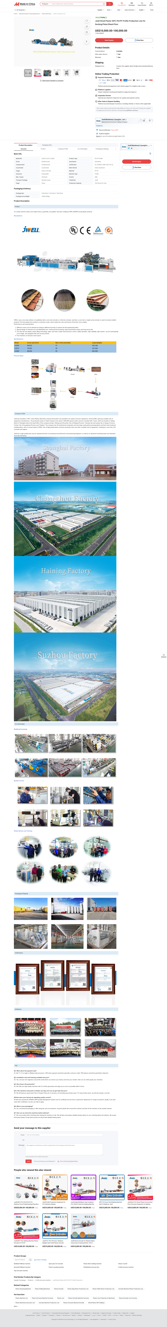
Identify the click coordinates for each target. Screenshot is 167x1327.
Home (15, 13)
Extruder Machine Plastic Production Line (130, 1289)
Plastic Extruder (58, 1289)
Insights (132, 1313)
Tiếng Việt (127, 1315)
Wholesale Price (86, 1313)
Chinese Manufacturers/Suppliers (60, 1313)
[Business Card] (150, 153)
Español (44, 1315)
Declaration (104, 1319)
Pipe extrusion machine (21, 1271)
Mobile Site (125, 1313)
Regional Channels (106, 1313)
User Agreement (94, 1319)
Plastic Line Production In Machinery (104, 1298)
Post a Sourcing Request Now (68, 1161)
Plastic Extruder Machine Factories (78, 1298)
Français (58, 1315)
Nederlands (87, 1315)
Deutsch (80, 1315)
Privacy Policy (112, 1319)
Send (28, 1161)
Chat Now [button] (140, 40)
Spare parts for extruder (56, 1264)
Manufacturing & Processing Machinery (29, 13)
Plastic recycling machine (56, 1267)
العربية (93, 1315)
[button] (111, 149)
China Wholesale (75, 1313)
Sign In (98, 136)
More (15, 1306)
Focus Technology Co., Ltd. (71, 1319)
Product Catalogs (41, 1260)
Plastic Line (60, 1298)
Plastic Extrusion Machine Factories (42, 1298)
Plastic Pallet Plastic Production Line (103, 1289)
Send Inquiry (109, 40)
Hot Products (36, 1313)
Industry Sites (95, 1313)
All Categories (21, 10)
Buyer (108, 10)
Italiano (74, 1315)
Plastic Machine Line (21, 1298)
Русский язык (66, 1315)
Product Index (117, 1313)
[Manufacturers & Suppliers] (24, 4)
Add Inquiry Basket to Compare (52, 80)
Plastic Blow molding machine (92, 1264)
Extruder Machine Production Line (49, 1303)
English (38, 1315)
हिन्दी (109, 1315)
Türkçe (121, 1315)
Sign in (151, 5)
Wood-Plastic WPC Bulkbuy (96, 1303)
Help (118, 10)
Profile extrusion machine (125, 1267)
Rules (151, 10)
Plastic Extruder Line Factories (128, 1298)
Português (51, 1315)
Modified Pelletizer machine (22, 1264)
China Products (46, 1313)
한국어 (99, 1315)
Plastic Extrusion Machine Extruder (73, 1303)
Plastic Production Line (59, 13)
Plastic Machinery (46, 13)
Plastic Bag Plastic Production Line (78, 1289)
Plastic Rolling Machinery (42, 1289)
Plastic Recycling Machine (23, 1289)
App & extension (129, 10)
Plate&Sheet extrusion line (91, 1267)
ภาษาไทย (115, 1315)
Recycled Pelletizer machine (22, 1267)
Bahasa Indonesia (137, 1315)
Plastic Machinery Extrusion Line (25, 1303)
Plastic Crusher (122, 1264)
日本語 (104, 1315)
